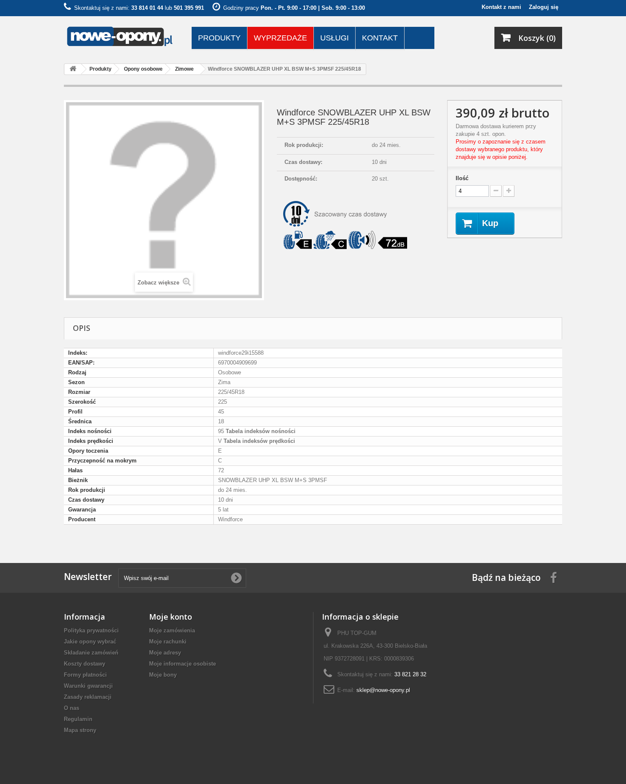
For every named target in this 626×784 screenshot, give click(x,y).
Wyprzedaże (280, 38)
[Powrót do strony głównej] (73, 69)
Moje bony (163, 675)
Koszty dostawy (84, 664)
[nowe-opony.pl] (121, 37)
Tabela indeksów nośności (260, 431)
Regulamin (78, 719)
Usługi (334, 38)
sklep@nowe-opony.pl (383, 690)
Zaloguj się (543, 7)
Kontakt (380, 38)
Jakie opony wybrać (90, 641)
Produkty (219, 38)
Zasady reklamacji (88, 697)
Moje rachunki (168, 641)
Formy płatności (85, 675)
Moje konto (170, 617)
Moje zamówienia (172, 630)
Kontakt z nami (501, 7)
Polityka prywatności (91, 630)
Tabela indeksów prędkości (258, 441)
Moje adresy (165, 652)
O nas (71, 708)
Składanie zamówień (91, 652)
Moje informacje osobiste (182, 664)
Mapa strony (80, 730)
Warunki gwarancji (88, 686)
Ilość (462, 178)
